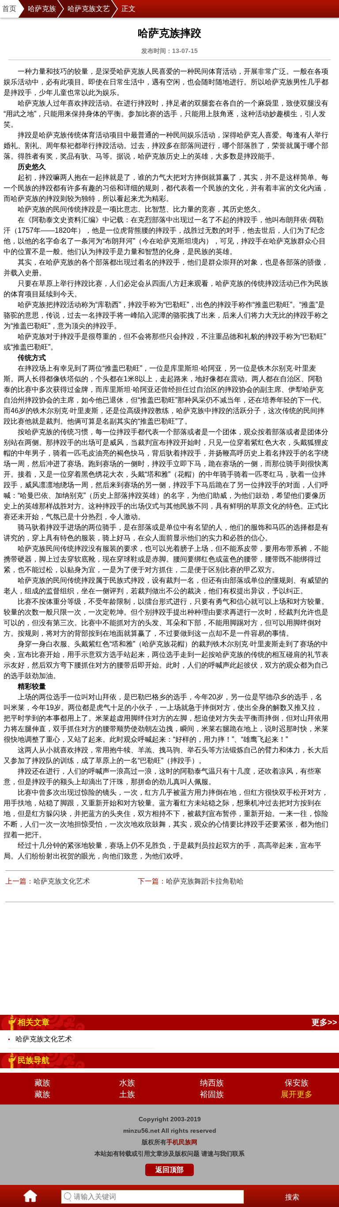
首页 (9, 8)
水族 (127, 1082)
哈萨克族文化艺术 (62, 881)
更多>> (324, 1022)
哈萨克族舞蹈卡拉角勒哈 (205, 881)
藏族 (42, 1082)
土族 (127, 1094)
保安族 (297, 1082)
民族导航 (33, 1060)
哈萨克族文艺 (89, 8)
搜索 (292, 1197)
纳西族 (212, 1082)
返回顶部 (169, 1169)
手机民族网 (181, 1142)
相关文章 (33, 1022)
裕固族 (212, 1094)
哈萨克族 (42, 8)
